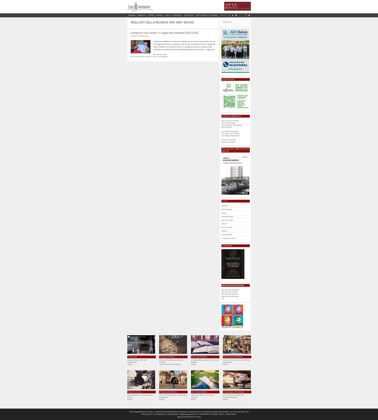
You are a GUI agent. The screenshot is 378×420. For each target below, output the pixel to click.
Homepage (132, 15)
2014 (236, 292)
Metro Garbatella (226, 127)
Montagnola (177, 15)
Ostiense (151, 15)
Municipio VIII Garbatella (228, 140)
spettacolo (148, 56)
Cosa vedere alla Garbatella (229, 131)
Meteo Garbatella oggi (228, 123)
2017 (229, 294)
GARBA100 (223, 15)
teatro (154, 56)
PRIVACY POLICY (218, 414)
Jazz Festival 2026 (227, 220)
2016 (226, 294)
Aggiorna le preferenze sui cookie (189, 417)
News (164, 54)
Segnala (223, 213)
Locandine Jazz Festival (228, 238)
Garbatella (142, 15)
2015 (222, 294)
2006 (226, 290)
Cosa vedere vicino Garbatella (230, 133)
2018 (232, 294)
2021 (226, 296)
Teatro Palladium (162, 56)
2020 (223, 296)
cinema (135, 56)
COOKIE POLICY (231, 414)
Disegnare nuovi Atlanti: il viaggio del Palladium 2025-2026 (164, 32)
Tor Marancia (189, 15)
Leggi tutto (210, 49)
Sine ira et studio (226, 227)
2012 (229, 292)
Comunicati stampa (227, 216)
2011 (226, 292)
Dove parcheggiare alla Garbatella (231, 125)
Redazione (224, 205)
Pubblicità (224, 231)
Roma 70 (168, 15)
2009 (237, 290)
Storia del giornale (227, 209)
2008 (233, 290)
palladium (141, 56)
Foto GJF (224, 223)
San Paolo (159, 15)
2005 (223, 290)
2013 (232, 292)
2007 (230, 290)
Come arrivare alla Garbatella (230, 121)
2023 (233, 296)
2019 (236, 294)
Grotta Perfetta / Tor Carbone (207, 15)
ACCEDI (129, 364)
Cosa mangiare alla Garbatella (230, 135)
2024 (237, 296)
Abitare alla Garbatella (228, 142)
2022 (229, 296)
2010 (222, 292)
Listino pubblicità (226, 234)
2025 (223, 298)
